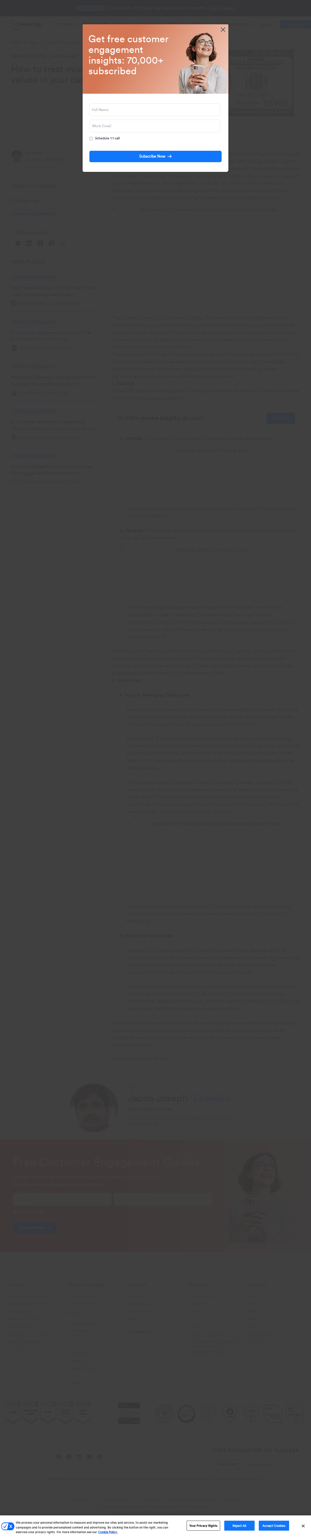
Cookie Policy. (108, 1532)
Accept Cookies (273, 1525)
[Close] (303, 1525)
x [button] (223, 30)
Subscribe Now (152, 156)
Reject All (239, 1525)
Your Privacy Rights (203, 1525)
